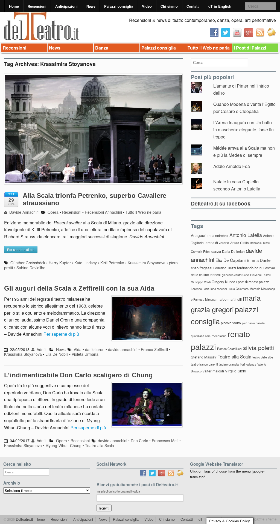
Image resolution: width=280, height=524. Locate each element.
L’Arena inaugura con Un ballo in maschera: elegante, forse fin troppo (243, 129)
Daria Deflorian (233, 251)
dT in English (219, 6)
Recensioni (37, 6)
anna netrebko (217, 235)
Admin (42, 349)
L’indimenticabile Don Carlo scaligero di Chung (78, 375)
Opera (53, 212)
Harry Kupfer (60, 262)
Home (14, 6)
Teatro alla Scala (99, 445)
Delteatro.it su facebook (220, 203)
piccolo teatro (231, 322)
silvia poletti (258, 347)
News (90, 6)
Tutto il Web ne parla (209, 48)
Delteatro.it (24, 519)
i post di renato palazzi (253, 281)
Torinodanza (248, 364)
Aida (77, 349)
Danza (101, 48)
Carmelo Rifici (200, 251)
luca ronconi (219, 288)
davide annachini (122, 349)
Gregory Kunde (223, 281)
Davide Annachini (23, 212)
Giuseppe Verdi (201, 282)
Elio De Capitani (230, 260)
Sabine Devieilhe (30, 267)
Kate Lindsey (85, 262)
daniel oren (94, 349)
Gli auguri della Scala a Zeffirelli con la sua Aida (79, 288)
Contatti (193, 6)
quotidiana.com (201, 336)
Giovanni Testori (260, 275)
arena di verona (217, 242)
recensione (219, 336)
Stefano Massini (204, 357)
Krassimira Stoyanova (146, 262)
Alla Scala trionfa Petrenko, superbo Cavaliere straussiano (94, 199)
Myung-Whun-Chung (63, 445)
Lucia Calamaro (238, 288)
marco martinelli (229, 299)
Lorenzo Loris (200, 288)
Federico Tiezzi (224, 267)
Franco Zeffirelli (154, 349)
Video (147, 6)
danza (216, 251)
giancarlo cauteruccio (235, 275)
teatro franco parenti (204, 364)
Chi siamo (169, 6)
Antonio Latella (245, 234)
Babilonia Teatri (260, 243)
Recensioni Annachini (103, 212)
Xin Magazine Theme (259, 519)
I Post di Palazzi (250, 48)
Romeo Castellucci (229, 348)
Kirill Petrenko (112, 262)
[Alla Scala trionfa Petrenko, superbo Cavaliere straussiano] (93, 131)
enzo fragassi (201, 267)
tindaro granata (229, 364)
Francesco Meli (165, 440)
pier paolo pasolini (253, 323)
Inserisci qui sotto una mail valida (118, 491)
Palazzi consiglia (118, 6)
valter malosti (213, 371)
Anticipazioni (66, 6)
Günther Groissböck (27, 262)
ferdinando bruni (249, 267)
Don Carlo (139, 440)
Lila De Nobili (56, 354)
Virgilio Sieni (235, 371)
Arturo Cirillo (239, 242)
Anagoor (198, 235)
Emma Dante (258, 260)
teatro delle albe (262, 357)
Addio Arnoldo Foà (231, 166)
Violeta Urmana (85, 354)
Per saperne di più (61, 334)
